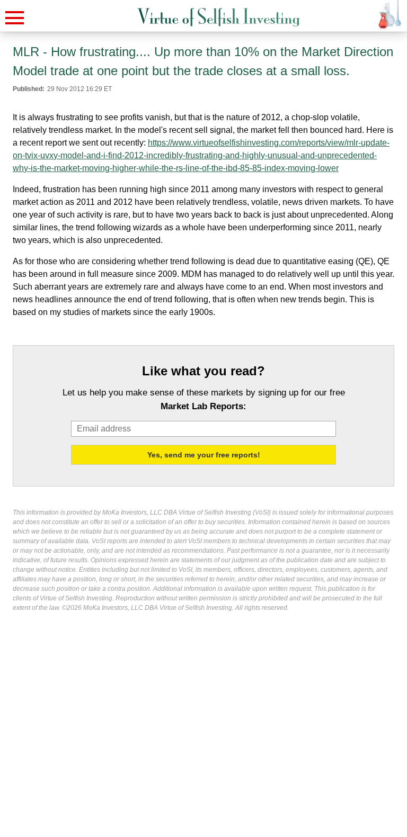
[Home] (218, 17)
